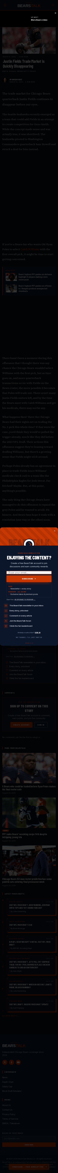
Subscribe (27, 578)
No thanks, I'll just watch (29, 637)
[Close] (54, 531)
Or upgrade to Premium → (24, 599)
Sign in (37, 632)
